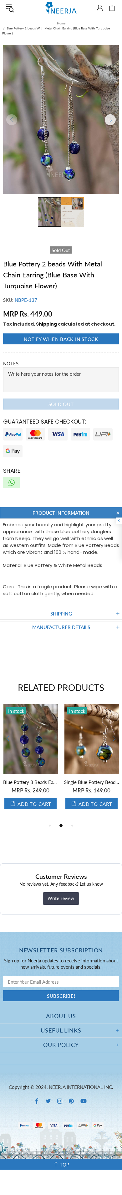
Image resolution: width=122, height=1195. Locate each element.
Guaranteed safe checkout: (44, 421)
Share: (12, 471)
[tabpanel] (37, 763)
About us (61, 1015)
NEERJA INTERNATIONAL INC (61, 8)
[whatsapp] (11, 482)
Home (61, 23)
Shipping (46, 324)
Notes (10, 363)
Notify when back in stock (61, 339)
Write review (61, 898)
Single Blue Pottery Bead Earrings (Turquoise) (37, 782)
